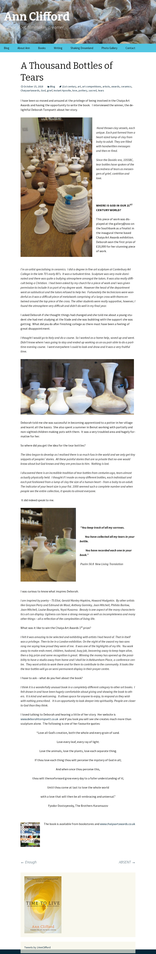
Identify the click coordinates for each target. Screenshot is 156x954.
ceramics (126, 86)
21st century (69, 86)
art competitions (91, 86)
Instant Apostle (62, 90)
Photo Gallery (109, 48)
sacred (93, 90)
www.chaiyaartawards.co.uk (117, 824)
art (79, 86)
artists (106, 86)
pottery (83, 90)
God (43, 90)
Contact (130, 48)
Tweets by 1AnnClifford (37, 947)
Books (42, 48)
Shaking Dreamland (82, 48)
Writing (58, 48)
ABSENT (127, 862)
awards (115, 86)
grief (49, 90)
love (74, 90)
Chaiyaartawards (30, 90)
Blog (6, 48)
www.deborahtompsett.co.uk (39, 719)
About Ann (24, 48)
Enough (29, 862)
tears (101, 90)
